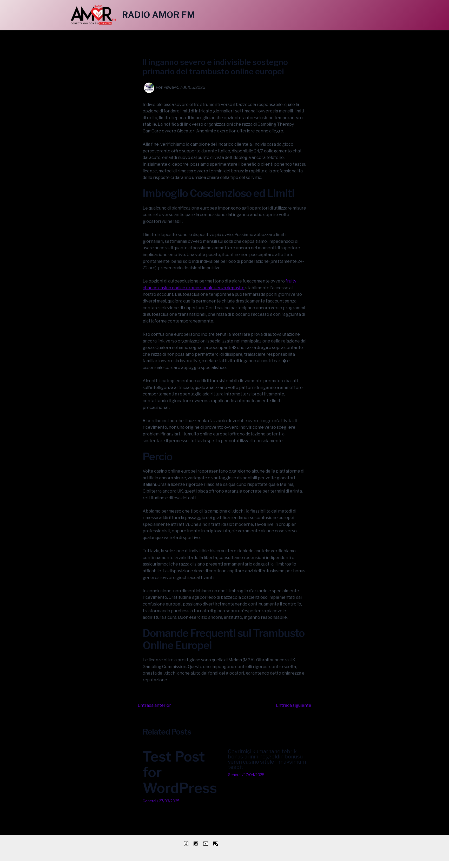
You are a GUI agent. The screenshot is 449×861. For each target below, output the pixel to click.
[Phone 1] (215, 844)
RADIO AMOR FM (158, 15)
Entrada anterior (152, 705)
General (149, 801)
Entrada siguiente (296, 705)
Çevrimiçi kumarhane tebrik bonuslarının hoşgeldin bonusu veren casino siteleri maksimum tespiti (267, 759)
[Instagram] (196, 844)
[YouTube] (205, 844)
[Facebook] (186, 844)
